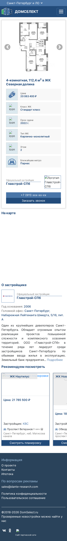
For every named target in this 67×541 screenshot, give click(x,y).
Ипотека (7, 474)
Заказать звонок (33, 200)
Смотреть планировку (25, 443)
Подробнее (55, 360)
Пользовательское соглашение (23, 498)
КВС (26, 423)
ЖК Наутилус (19, 376)
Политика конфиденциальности (24, 493)
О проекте (8, 465)
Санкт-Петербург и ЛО (23, 3)
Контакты (8, 469)
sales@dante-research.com (19, 486)
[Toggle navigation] (61, 11)
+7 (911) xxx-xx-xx (33, 195)
